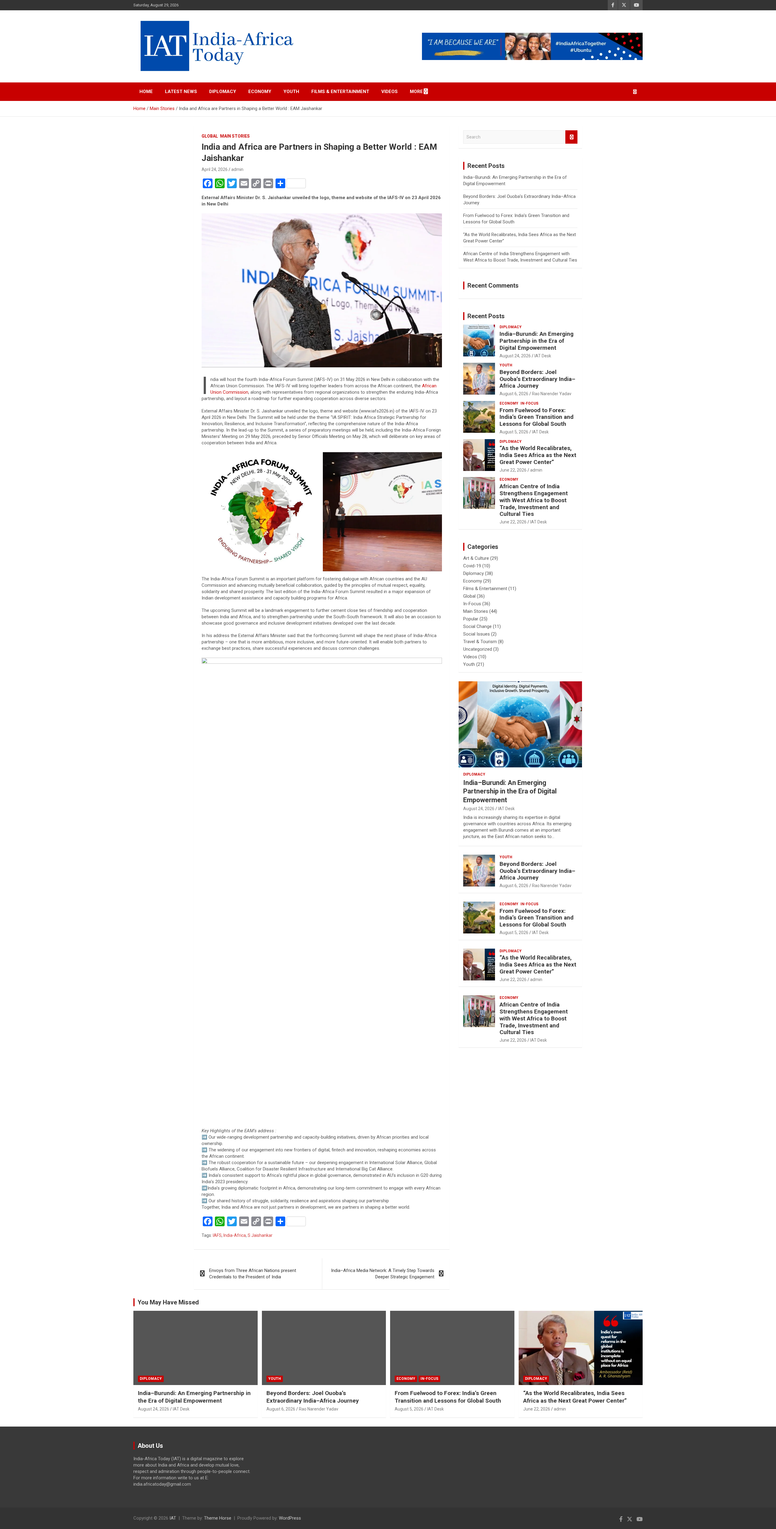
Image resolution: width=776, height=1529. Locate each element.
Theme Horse (217, 1518)
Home (146, 91)
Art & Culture (476, 558)
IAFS (217, 1235)
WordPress (290, 1518)
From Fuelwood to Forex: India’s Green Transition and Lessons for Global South (537, 417)
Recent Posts (486, 316)
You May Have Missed (168, 1302)
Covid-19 (472, 566)
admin (237, 169)
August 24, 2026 (515, 355)
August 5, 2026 (514, 431)
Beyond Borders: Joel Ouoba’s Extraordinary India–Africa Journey (537, 379)
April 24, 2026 (215, 169)
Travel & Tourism (480, 641)
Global (210, 136)
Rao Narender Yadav (551, 393)
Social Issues (476, 634)
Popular (470, 619)
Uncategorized (477, 649)
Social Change (477, 626)
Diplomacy (222, 91)
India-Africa (234, 1235)
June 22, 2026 (513, 470)
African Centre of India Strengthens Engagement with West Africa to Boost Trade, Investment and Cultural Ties (534, 500)
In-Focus (529, 403)
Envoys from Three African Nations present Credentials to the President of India (252, 1274)
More (416, 91)
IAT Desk (542, 355)
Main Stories (235, 136)
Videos (389, 91)
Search (571, 137)
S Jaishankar (260, 1235)
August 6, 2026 (514, 393)
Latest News (181, 91)
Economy (259, 91)
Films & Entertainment (340, 91)
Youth (291, 91)
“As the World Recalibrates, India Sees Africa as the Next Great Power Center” (538, 455)
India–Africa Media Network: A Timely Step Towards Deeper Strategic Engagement (382, 1274)
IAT (172, 1518)
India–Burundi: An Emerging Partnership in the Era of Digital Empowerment (537, 340)
